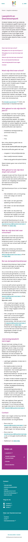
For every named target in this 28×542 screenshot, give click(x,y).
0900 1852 (13, 226)
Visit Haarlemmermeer (10, 520)
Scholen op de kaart (11, 102)
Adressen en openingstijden (10, 487)
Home (3, 10)
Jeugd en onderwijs (11, 10)
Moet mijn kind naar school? (9, 48)
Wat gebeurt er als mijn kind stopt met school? (12, 54)
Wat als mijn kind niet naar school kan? (12, 57)
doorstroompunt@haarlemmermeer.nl (14, 224)
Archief (6, 518)
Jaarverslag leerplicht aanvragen (11, 62)
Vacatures (6, 516)
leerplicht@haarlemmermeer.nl (11, 254)
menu (3, 3)
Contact (4, 65)
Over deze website (12, 534)
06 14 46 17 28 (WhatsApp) (11, 493)
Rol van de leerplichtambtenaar (10, 60)
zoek (25, 3)
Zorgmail (18, 534)
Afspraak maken (8, 485)
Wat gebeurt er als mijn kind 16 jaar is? (12, 50)
